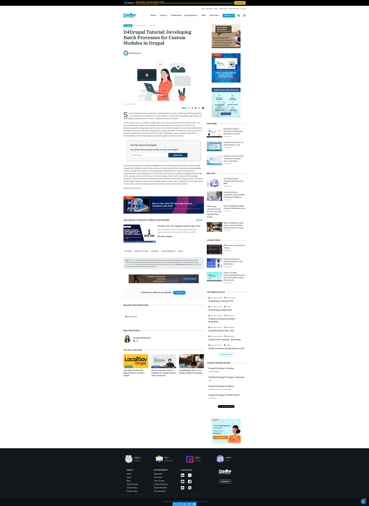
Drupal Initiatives (160, 484)
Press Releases (160, 491)
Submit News (223, 9)
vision (134, 260)
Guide (180, 251)
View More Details (164, 236)
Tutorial (128, 251)
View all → (200, 220)
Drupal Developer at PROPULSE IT (224, 395)
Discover (214, 15)
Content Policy (132, 484)
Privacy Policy (132, 491)
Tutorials (128, 25)
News (153, 15)
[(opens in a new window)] (129, 3)
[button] (185, 108)
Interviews (176, 15)
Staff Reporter (135, 53)
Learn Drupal (190, 15)
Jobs (203, 15)
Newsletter (209, 9)
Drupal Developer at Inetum (221, 368)
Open (129, 477)
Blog (203, 9)
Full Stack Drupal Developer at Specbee (227, 377)
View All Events (226, 354)
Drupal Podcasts (160, 488)
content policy (130, 264)
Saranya (138, 123)
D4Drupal (155, 251)
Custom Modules (168, 251)
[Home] (129, 15)
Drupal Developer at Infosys (221, 386)
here (140, 188)
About (216, 9)
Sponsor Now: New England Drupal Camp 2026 (178, 226)
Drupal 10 (203, 501)
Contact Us (225, 481)
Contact (243, 9)
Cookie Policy (132, 488)
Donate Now (240, 3)
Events (163, 15)
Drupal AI (228, 16)
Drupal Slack (197, 264)
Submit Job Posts (234, 9)
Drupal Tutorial (141, 251)
